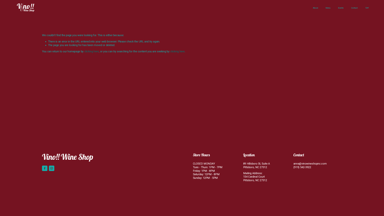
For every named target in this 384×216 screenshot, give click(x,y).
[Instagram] (51, 168)
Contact (354, 8)
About (315, 8)
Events (341, 8)
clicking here (91, 51)
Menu (328, 8)
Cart (367, 8)
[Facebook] (44, 168)
